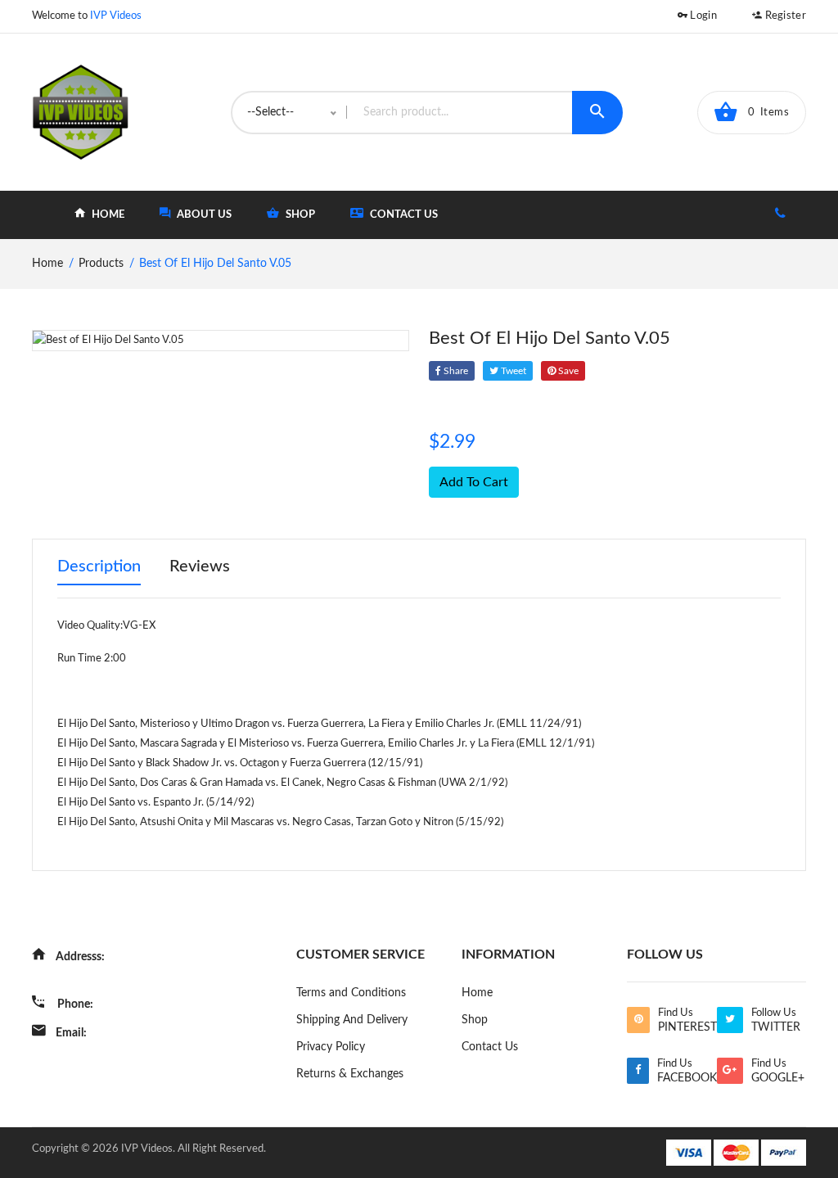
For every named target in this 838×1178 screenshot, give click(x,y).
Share (454, 371)
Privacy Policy (330, 1047)
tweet (512, 371)
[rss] (638, 1020)
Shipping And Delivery (352, 1020)
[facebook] (637, 1071)
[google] (730, 1071)
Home (477, 993)
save (567, 371)
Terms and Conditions (351, 993)
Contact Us (402, 215)
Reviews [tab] (199, 566)
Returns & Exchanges (349, 1074)
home (106, 215)
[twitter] (730, 1020)
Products (101, 263)
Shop (475, 1020)
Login (702, 16)
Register (784, 16)
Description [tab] (99, 566)
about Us (203, 215)
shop (299, 215)
